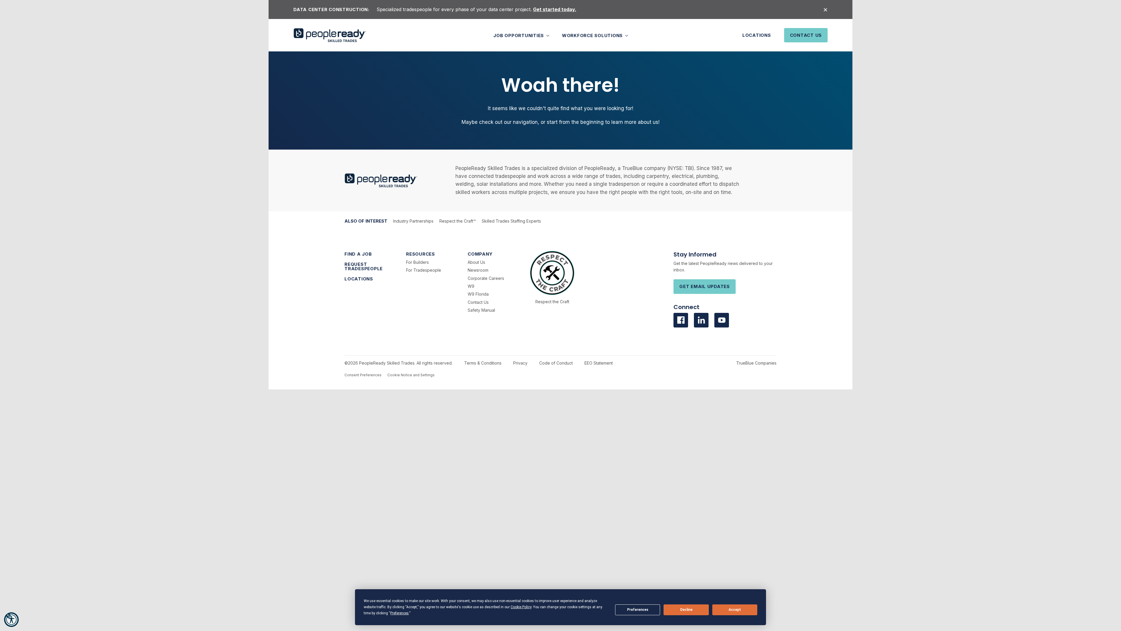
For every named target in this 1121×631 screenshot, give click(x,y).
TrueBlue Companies (756, 362)
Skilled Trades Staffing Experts (511, 221)
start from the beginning (575, 122)
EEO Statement (598, 362)
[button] (11, 619)
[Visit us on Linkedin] (701, 320)
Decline (686, 610)
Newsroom (478, 270)
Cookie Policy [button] (521, 607)
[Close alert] (825, 9)
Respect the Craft (552, 301)
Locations (756, 35)
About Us (476, 262)
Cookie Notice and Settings (411, 375)
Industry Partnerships (413, 221)
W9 (471, 286)
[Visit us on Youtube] (721, 320)
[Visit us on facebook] (680, 320)
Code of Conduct (556, 362)
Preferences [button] (399, 613)
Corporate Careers (486, 278)
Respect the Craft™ (457, 221)
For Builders (417, 262)
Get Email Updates (704, 286)
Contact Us (806, 35)
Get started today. (554, 9)
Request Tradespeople (363, 266)
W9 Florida (478, 294)
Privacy (520, 362)
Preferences (637, 610)
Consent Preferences (363, 375)
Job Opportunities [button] (519, 35)
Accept (735, 610)
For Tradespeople (423, 270)
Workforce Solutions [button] (593, 35)
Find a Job (358, 254)
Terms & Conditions (483, 362)
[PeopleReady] (329, 35)
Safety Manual (481, 310)
